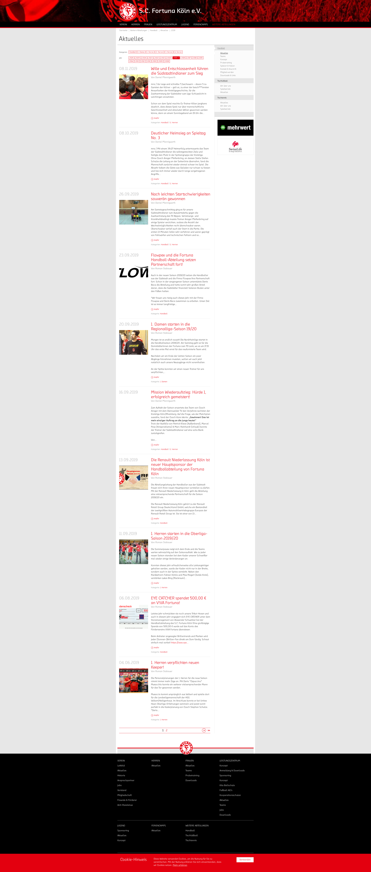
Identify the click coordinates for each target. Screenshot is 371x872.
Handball (132, 52)
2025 (138, 58)
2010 (154, 61)
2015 (201, 58)
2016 (195, 58)
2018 (183, 58)
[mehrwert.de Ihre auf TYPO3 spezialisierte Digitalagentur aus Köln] (235, 128)
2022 (157, 58)
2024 (144, 58)
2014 (131, 61)
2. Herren (159, 52)
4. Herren (178, 52)
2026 (131, 58)
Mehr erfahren (180, 865)
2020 (169, 58)
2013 (137, 61)
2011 (148, 61)
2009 (161, 61)
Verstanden (245, 860)
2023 (150, 58)
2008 (167, 61)
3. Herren (168, 52)
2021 (163, 58)
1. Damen (141, 52)
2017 (189, 58)
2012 (143, 61)
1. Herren (150, 52)
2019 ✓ (176, 58)
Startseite (123, 30)
